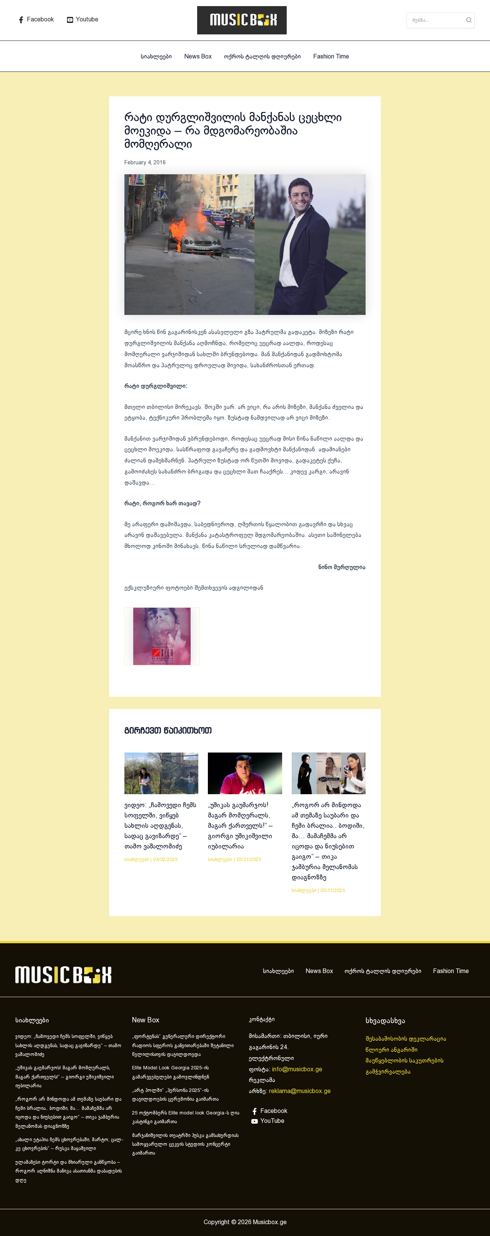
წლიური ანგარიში (392, 1050)
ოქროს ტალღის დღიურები (262, 57)
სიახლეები (156, 57)
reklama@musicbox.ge (300, 1091)
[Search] (469, 20)
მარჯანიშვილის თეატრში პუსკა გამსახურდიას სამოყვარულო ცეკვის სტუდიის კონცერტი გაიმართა (185, 1145)
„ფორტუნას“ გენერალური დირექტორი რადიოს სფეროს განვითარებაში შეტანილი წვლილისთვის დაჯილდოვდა (183, 1046)
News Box (198, 57)
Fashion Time (331, 57)
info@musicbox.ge (297, 1069)
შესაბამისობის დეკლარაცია (407, 1039)
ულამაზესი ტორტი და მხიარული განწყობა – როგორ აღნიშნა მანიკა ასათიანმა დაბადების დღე (68, 1171)
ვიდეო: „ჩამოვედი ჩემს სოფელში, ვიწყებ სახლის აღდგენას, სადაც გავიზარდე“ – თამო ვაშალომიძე (160, 826)
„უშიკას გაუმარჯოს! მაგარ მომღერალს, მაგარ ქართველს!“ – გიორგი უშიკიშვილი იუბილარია (240, 826)
